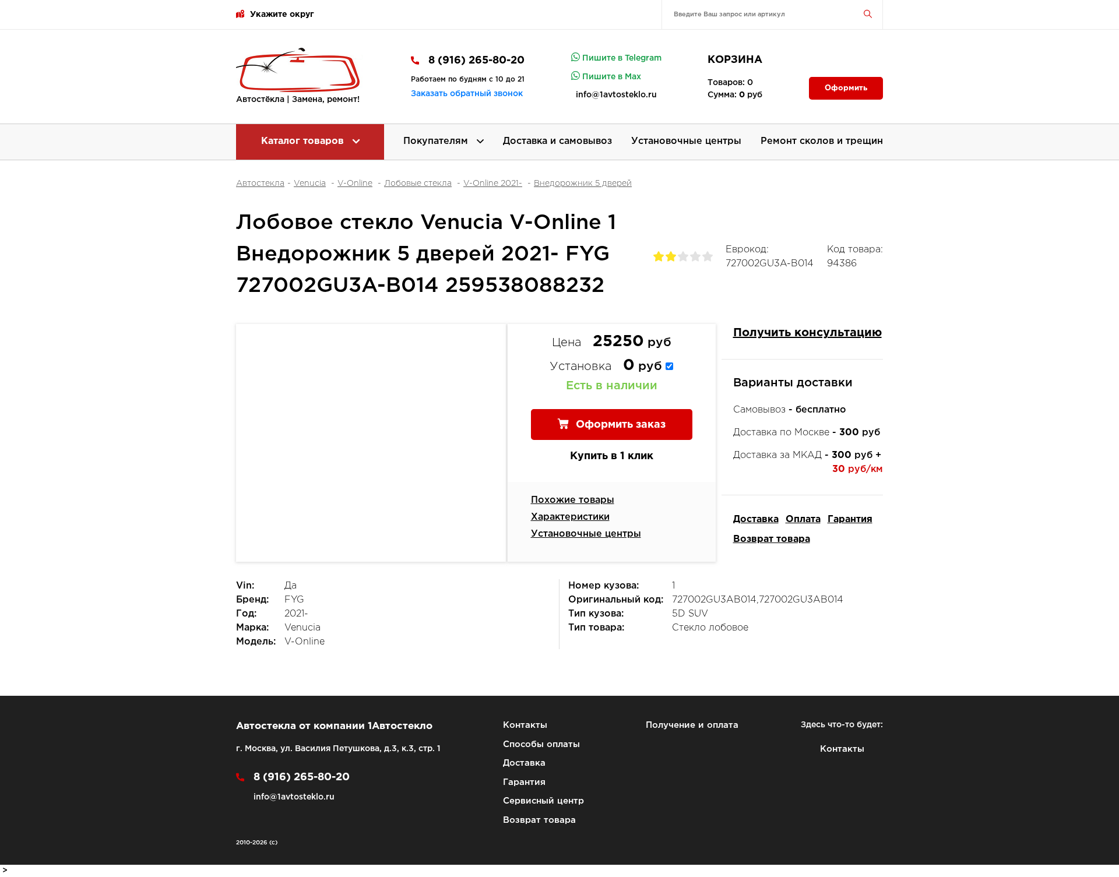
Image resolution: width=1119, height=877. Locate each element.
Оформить (846, 88)
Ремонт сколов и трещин (822, 141)
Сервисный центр (543, 801)
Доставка (756, 519)
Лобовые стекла (418, 183)
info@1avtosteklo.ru (616, 94)
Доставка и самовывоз (557, 141)
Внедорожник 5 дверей (583, 183)
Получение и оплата (692, 725)
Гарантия (850, 519)
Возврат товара (771, 539)
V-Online (354, 183)
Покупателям (437, 141)
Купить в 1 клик (611, 456)
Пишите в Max (610, 76)
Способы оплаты (541, 744)
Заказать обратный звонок (467, 93)
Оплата (803, 519)
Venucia (310, 183)
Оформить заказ (619, 424)
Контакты (525, 725)
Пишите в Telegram (620, 58)
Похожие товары (572, 500)
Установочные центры (686, 141)
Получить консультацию (807, 332)
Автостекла (260, 183)
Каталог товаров (304, 141)
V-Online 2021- (492, 183)
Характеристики (570, 517)
